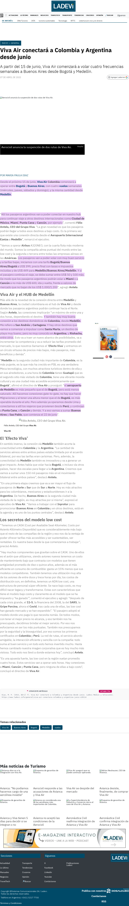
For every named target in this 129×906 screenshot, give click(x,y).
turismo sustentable (47, 21)
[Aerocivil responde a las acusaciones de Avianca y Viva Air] (48, 777)
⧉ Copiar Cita (105, 691)
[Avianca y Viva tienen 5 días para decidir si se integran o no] (14, 807)
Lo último (24, 15)
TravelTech (55, 15)
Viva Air (42, 182)
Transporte (67, 15)
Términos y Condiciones (11, 903)
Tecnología (62, 21)
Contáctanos (50, 881)
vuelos (63, 186)
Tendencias (79, 15)
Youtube (48, 877)
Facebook (48, 867)
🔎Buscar (109, 15)
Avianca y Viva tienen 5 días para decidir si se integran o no (14, 821)
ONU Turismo (22, 21)
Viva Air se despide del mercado (80, 789)
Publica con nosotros (94, 890)
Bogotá (20, 186)
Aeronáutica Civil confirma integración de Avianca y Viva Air (114, 821)
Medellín (5, 194)
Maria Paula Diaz (17, 175)
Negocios (45, 15)
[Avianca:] (14, 777)
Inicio (5, 43)
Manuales (34, 15)
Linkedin (48, 872)
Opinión (99, 15)
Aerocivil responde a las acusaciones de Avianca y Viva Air (47, 791)
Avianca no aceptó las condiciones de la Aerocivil (46, 821)
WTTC (73, 21)
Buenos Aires (36, 186)
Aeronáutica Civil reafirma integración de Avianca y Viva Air (80, 821)
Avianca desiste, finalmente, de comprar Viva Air (114, 791)
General (15, 43)
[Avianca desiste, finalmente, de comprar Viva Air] (114, 777)
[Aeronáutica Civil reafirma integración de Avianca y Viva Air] (81, 807)
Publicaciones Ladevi (72, 864)
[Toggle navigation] (5, 15)
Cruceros (90, 15)
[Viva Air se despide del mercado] (81, 777)
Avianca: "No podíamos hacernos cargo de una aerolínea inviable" (14, 791)
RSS (104, 901)
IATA (33, 21)
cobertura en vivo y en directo (90, 21)
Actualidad (13, 15)
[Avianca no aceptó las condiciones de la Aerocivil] (48, 807)
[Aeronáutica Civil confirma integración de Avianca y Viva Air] (114, 807)
